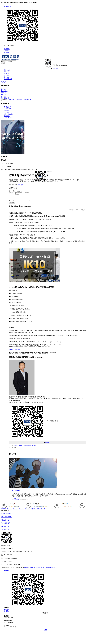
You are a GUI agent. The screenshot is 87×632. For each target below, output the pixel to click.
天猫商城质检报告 (6, 513)
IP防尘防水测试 (8, 114)
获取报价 (17, 349)
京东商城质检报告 (6, 517)
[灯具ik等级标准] (33, 487)
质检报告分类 (8, 79)
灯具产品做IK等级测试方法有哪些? (25, 445)
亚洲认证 (7, 72)
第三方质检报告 (5, 523)
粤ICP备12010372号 (49, 567)
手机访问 (3, 82)
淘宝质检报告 (5, 520)
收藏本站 (7, 49)
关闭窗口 (47, 442)
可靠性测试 (19, 100)
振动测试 (7, 112)
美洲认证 (7, 73)
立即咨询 (20, 185)
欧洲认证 (7, 70)
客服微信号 (7, 6)
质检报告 (11, 100)
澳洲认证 (7, 75)
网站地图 (39, 567)
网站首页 (55, 68)
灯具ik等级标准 (16, 490)
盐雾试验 (7, 116)
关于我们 (7, 50)
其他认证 (7, 77)
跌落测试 (7, 110)
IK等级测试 (27, 100)
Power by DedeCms (29, 567)
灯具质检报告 (5, 529)
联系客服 (7, 52)
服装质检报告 (5, 526)
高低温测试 (7, 107)
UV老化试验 (8, 117)
